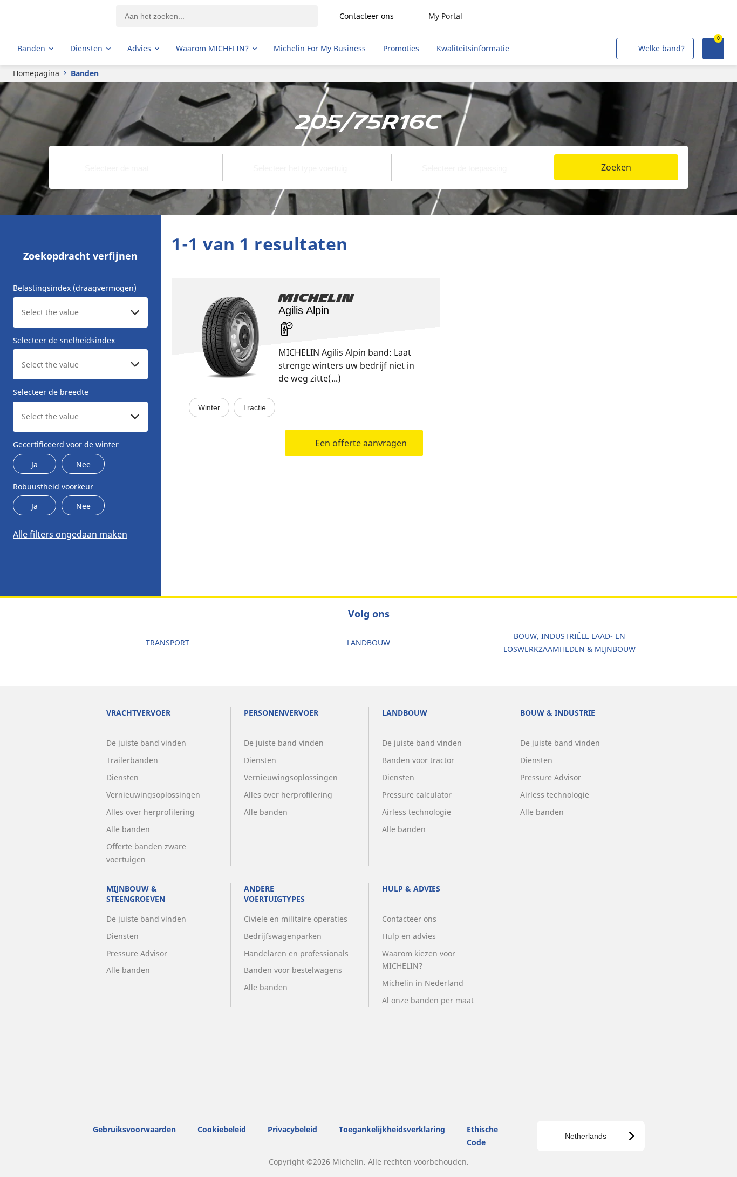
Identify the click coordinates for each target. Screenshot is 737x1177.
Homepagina (36, 73)
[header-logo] (59, 16)
